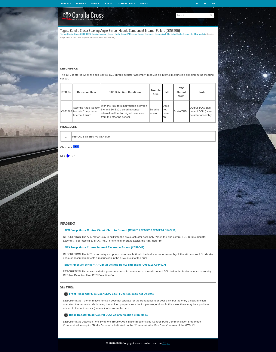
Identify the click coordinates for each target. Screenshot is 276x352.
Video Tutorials (126, 3)
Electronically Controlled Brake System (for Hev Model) (180, 34)
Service (95, 3)
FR (205, 3)
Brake (110, 34)
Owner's (81, 3)
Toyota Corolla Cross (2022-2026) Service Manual (83, 34)
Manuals (66, 3)
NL (168, 343)
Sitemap (144, 3)
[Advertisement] (138, 53)
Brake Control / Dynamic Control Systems (134, 34)
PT (164, 343)
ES (197, 3)
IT (189, 3)
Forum (108, 3)
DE (213, 3)
